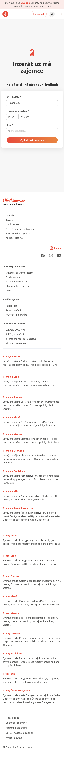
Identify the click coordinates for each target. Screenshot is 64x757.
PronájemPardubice (14, 471)
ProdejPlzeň (10, 596)
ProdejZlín (9, 673)
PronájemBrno (11, 376)
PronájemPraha (11, 356)
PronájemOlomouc (13, 450)
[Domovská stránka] (5, 14)
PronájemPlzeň (11, 417)
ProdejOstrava (11, 576)
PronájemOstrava (13, 397)
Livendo (25, 2)
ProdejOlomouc (12, 633)
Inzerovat (38, 14)
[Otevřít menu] (57, 14)
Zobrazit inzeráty (33, 140)
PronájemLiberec (12, 434)
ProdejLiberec (11, 613)
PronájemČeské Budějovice (18, 508)
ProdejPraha (10, 535)
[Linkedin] (59, 255)
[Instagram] (51, 255)
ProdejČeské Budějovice (16, 690)
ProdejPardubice (12, 653)
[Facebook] (43, 255)
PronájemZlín (10, 491)
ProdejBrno (9, 555)
